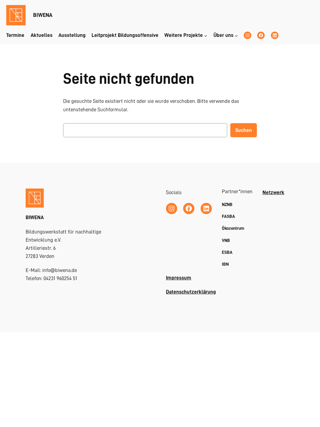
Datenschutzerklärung (191, 291)
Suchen (243, 130)
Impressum (178, 277)
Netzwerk (273, 192)
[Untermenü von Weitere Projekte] (205, 35)
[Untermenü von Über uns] (236, 35)
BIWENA (42, 15)
